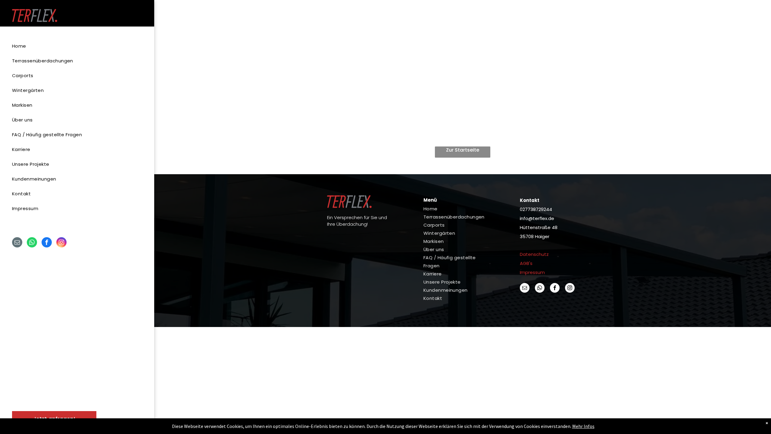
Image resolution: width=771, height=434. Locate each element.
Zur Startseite (462, 149)
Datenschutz (534, 254)
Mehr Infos (583, 426)
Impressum (532, 272)
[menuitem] (75, 46)
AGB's (526, 263)
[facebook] (47, 243)
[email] (17, 243)
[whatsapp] (32, 243)
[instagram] (61, 243)
